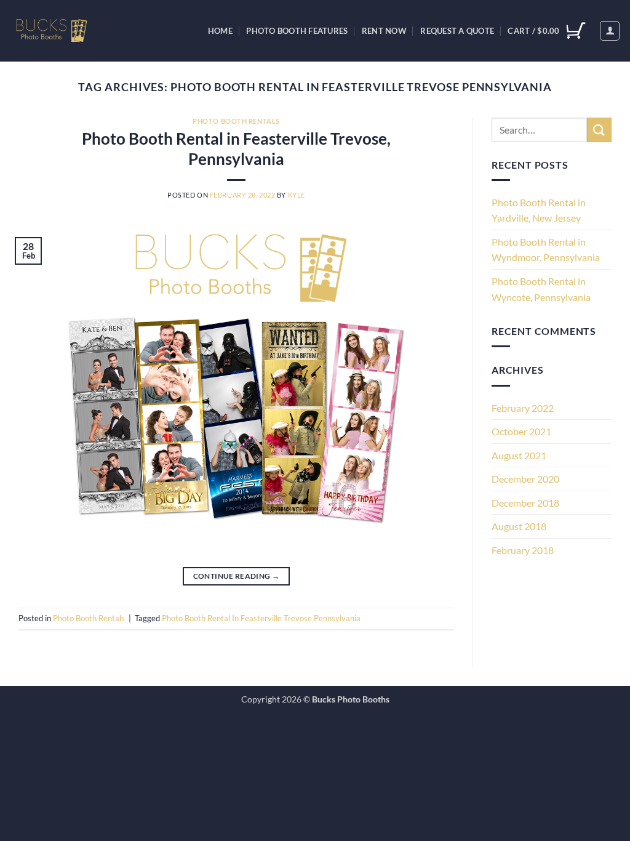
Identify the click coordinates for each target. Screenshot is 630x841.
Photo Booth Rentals (236, 121)
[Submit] (599, 130)
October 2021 (521, 431)
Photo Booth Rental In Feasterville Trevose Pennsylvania (261, 618)
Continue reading (236, 576)
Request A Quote (457, 31)
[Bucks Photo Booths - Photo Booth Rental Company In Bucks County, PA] (63, 31)
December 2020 (525, 479)
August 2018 (519, 526)
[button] (610, 31)
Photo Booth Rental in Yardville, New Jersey (539, 210)
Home (220, 31)
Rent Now (384, 31)
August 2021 (519, 455)
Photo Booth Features (297, 31)
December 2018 (525, 503)
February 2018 (523, 550)
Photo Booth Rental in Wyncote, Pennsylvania (541, 289)
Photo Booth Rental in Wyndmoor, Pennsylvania (546, 250)
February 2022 (523, 408)
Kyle (296, 195)
